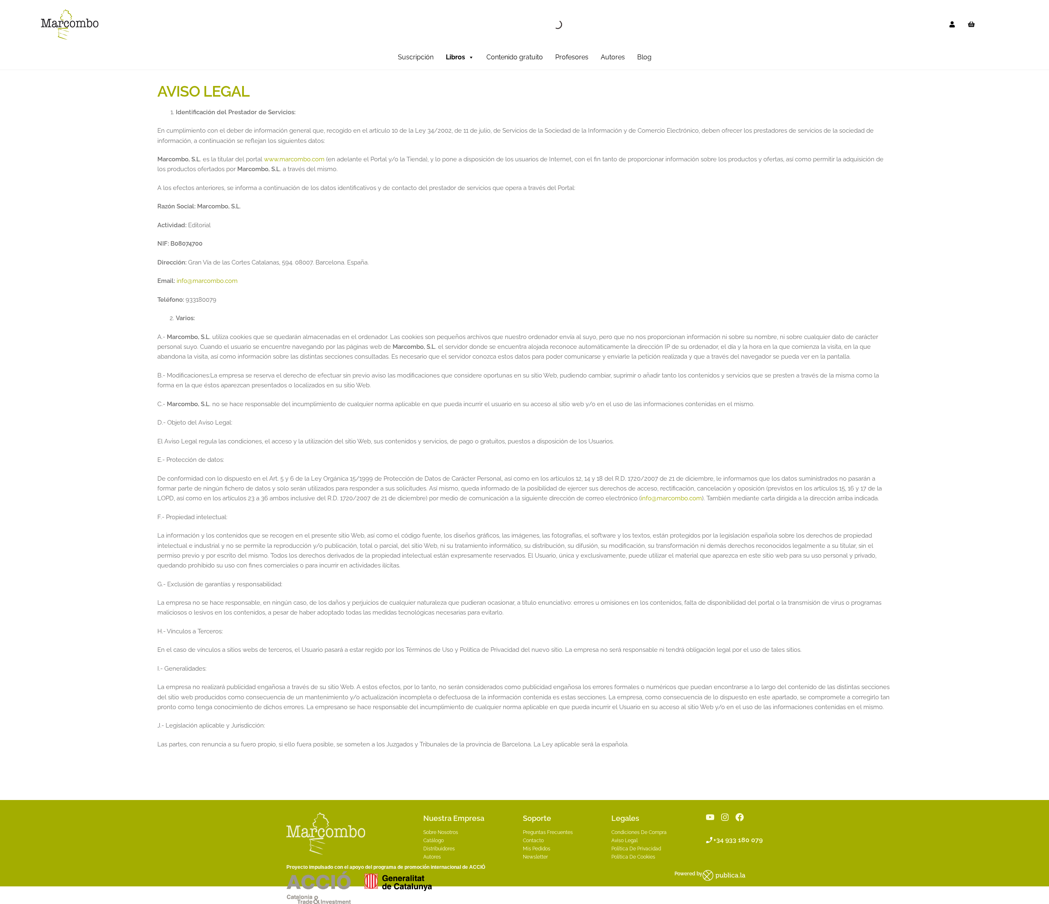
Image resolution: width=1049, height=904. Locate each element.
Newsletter (535, 857)
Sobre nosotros (440, 832)
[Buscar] (550, 24)
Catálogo (433, 840)
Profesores (571, 57)
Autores (613, 57)
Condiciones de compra (639, 832)
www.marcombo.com (294, 159)
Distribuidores (439, 849)
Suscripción (416, 57)
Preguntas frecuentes (548, 832)
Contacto (533, 840)
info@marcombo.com (207, 281)
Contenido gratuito (514, 57)
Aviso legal (624, 840)
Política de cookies (633, 857)
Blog (644, 57)
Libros (455, 57)
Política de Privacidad (636, 849)
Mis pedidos (536, 849)
